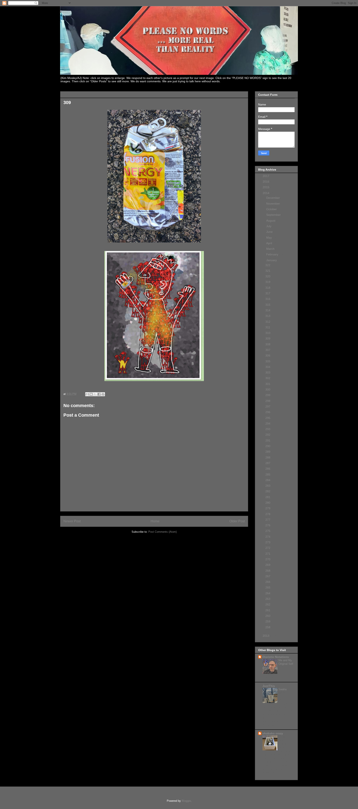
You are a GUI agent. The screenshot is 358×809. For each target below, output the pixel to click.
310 (267, 333)
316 (267, 299)
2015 (266, 187)
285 (267, 474)
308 (267, 344)
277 (267, 519)
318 (267, 287)
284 (267, 480)
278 (267, 514)
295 (267, 418)
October (272, 209)
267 (267, 576)
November (273, 203)
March (270, 248)
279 (267, 508)
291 (267, 440)
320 (267, 276)
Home (155, 521)
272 (267, 547)
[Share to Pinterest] (103, 394)
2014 (266, 193)
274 (267, 536)
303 (267, 372)
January (272, 260)
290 (267, 446)
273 (267, 542)
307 (267, 350)
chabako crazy (272, 733)
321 (267, 270)
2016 (266, 181)
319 (267, 282)
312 (267, 321)
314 (267, 310)
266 (267, 581)
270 (267, 559)
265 (267, 587)
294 (267, 423)
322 (267, 265)
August (271, 220)
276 (267, 525)
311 (267, 327)
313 (267, 316)
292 (267, 434)
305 (267, 361)
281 (267, 497)
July (269, 226)
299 (267, 395)
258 (267, 627)
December (273, 197)
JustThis (268, 686)
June (269, 231)
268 (267, 570)
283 (267, 485)
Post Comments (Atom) (162, 531)
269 (267, 564)
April (269, 243)
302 (267, 378)
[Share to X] (95, 394)
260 (267, 615)
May (269, 237)
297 (267, 406)
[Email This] (87, 394)
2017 (266, 176)
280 (267, 502)
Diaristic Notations (275, 657)
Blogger (186, 800)
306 (267, 355)
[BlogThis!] (91, 394)
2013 (266, 635)
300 (267, 389)
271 (267, 553)
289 (267, 451)
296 (267, 412)
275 (267, 530)
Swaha (282, 689)
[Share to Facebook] (99, 394)
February (272, 254)
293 (267, 429)
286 (267, 468)
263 (267, 598)
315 (267, 304)
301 (267, 384)
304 (267, 367)
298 (267, 401)
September (274, 214)
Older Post (237, 521)
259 (267, 621)
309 (267, 338)
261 (267, 610)
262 (267, 604)
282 (267, 491)
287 (267, 463)
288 (267, 457)
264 (267, 593)
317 (267, 293)
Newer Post (72, 521)
